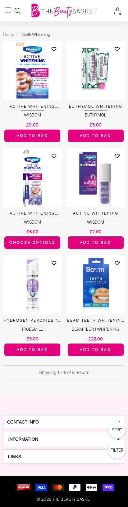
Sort (117, 430)
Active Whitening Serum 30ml (95, 213)
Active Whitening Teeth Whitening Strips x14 (32, 106)
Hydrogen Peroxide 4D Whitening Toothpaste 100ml (32, 320)
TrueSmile (32, 329)
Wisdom (32, 115)
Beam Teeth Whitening (96, 329)
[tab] (64, 422)
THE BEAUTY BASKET (72, 499)
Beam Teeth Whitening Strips (95, 320)
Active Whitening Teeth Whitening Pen (32, 213)
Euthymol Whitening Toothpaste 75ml (95, 106)
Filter (117, 450)
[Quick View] (54, 59)
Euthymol (95, 115)
